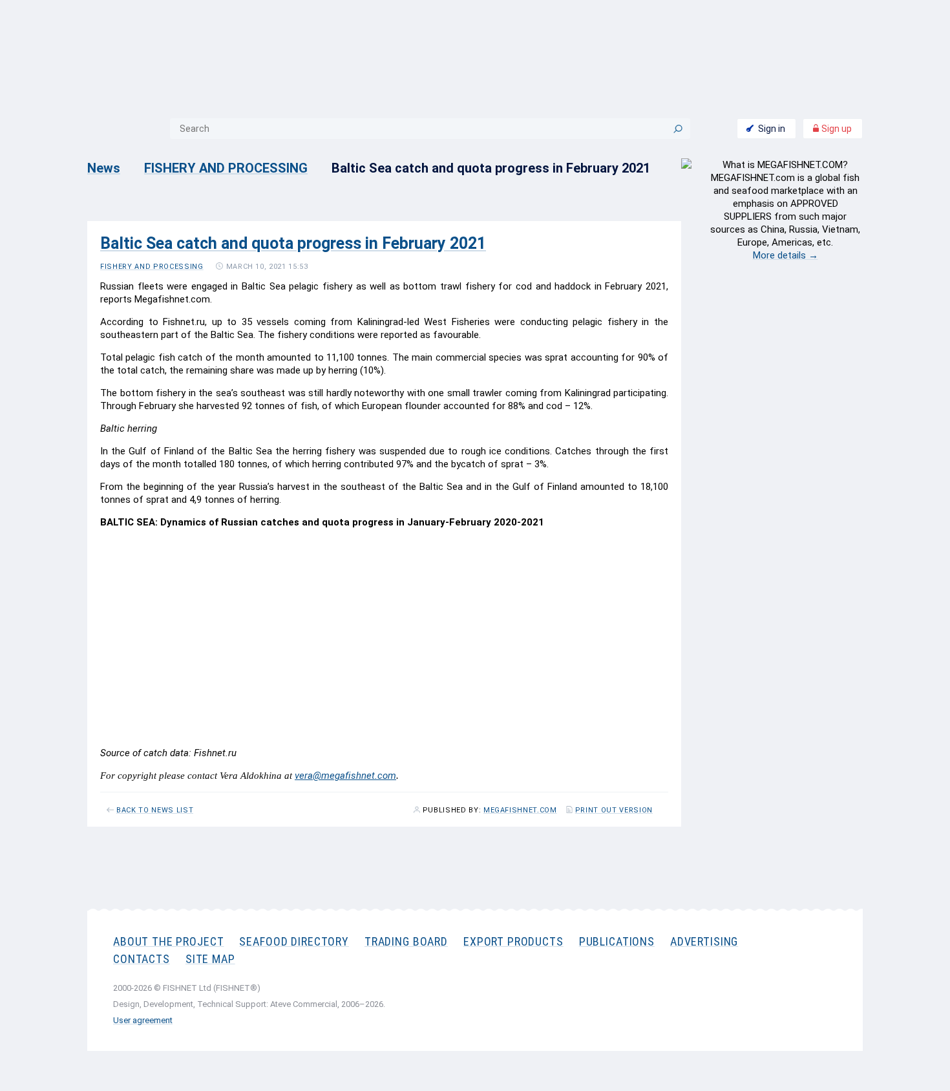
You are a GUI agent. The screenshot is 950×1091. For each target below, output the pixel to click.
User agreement (143, 1020)
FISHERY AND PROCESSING (226, 168)
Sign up (835, 128)
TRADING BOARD (406, 941)
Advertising (704, 941)
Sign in (771, 128)
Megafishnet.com (520, 810)
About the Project (168, 941)
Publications (617, 941)
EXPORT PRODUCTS (513, 941)
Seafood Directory (293, 941)
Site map (210, 959)
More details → (785, 255)
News (103, 168)
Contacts (141, 959)
